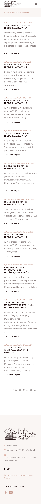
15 (16, 390)
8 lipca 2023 (27, 98)
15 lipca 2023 (27, 62)
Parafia (19, 23)
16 (20, 390)
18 (27, 390)
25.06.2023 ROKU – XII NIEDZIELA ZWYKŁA (16, 167)
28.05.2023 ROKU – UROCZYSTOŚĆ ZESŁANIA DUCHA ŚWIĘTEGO (19, 305)
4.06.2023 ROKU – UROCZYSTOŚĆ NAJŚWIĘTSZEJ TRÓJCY (18, 270)
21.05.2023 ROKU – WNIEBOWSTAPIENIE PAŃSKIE (16, 350)
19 (31, 390)
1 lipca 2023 (27, 131)
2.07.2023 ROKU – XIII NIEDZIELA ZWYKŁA (16, 134)
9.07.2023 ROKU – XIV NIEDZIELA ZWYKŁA (16, 101)
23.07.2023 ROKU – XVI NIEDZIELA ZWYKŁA (17, 26)
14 (12, 390)
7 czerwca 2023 (28, 265)
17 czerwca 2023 (28, 199)
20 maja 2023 (27, 345)
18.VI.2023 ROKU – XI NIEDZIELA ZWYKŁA (16, 203)
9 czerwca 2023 (28, 232)
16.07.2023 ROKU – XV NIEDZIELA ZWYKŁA (16, 66)
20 (35, 390)
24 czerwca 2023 (28, 163)
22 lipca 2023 (27, 23)
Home (6, 12)
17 (24, 390)
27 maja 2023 (27, 300)
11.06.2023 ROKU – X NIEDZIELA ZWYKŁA (15, 235)
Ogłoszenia (8, 23)
